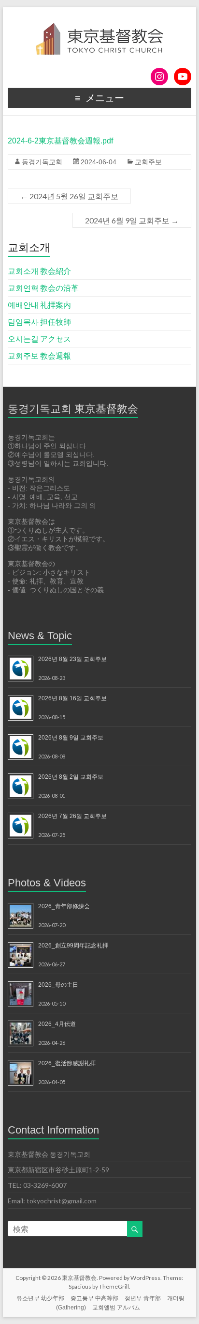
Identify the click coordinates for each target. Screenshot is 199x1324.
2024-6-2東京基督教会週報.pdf (60, 141)
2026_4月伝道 (57, 1024)
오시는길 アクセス (39, 338)
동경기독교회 (42, 162)
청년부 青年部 (143, 1298)
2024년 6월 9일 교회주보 (132, 220)
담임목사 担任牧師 (39, 321)
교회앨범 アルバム (116, 1307)
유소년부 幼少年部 (40, 1298)
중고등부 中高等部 (94, 1298)
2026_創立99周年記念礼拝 (73, 945)
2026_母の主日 (58, 984)
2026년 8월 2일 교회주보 (70, 776)
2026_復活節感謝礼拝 (67, 1063)
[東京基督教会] (99, 19)
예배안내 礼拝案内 (39, 304)
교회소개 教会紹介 (39, 270)
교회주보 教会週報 (39, 355)
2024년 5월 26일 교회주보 (69, 196)
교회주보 (148, 162)
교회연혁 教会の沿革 (43, 287)
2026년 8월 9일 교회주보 (70, 737)
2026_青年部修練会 (64, 906)
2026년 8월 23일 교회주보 (72, 659)
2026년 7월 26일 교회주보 (72, 816)
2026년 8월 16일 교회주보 (72, 698)
